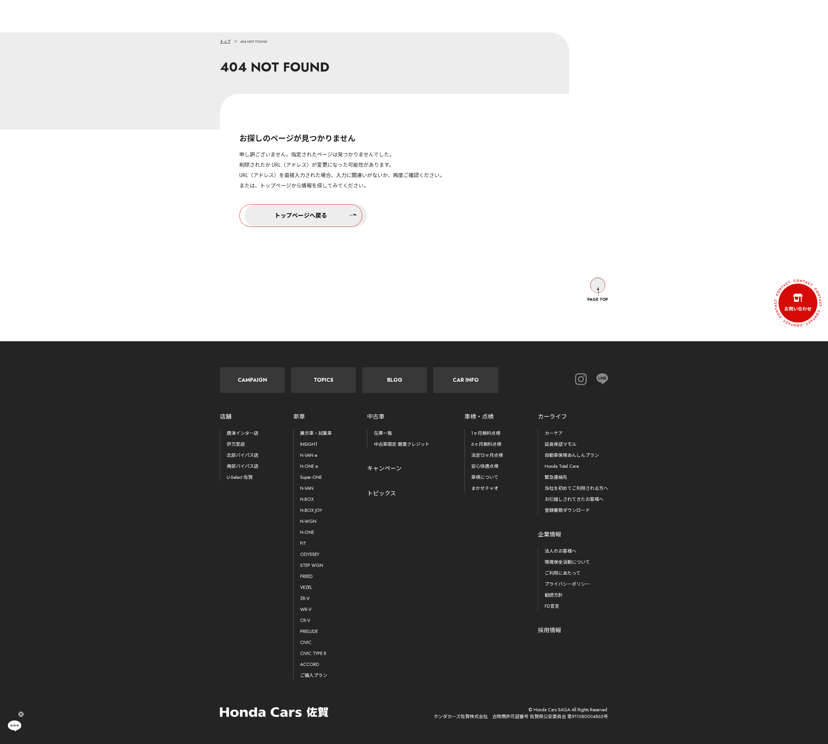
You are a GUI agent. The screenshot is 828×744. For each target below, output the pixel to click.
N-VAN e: (309, 455)
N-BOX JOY (311, 510)
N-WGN (308, 521)
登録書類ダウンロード (567, 510)
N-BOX (307, 499)
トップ (225, 41)
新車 (299, 416)
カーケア (554, 433)
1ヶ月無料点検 (485, 433)
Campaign (252, 380)
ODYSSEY (309, 554)
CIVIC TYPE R (313, 653)
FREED (306, 576)
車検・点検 (479, 416)
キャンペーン (384, 468)
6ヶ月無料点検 (486, 444)
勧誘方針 (554, 595)
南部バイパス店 (242, 466)
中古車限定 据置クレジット (402, 444)
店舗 (226, 416)
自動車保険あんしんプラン (572, 455)
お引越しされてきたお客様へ (574, 499)
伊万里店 (236, 444)
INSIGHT (309, 444)
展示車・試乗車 (316, 433)
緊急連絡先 (556, 477)
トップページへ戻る (301, 215)
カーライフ (552, 416)
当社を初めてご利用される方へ (576, 488)
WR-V (305, 609)
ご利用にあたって (563, 573)
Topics (323, 380)
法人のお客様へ (560, 551)
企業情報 (549, 534)
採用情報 (549, 630)
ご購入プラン (313, 675)
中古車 (376, 416)
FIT (303, 543)
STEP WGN (311, 565)
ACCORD (309, 664)
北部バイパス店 (242, 455)
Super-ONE (311, 477)
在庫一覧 (383, 433)
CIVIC (305, 642)
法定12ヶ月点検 (487, 455)
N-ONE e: (309, 466)
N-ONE (307, 532)
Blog (394, 380)
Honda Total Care (562, 466)
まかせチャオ (484, 488)
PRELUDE (309, 631)
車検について (484, 477)
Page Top (597, 299)
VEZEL (306, 587)
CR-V (305, 620)
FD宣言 (552, 606)
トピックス (381, 493)
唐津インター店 (242, 433)
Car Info (466, 380)
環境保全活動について (567, 562)
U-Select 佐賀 (240, 477)
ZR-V (305, 598)
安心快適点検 (484, 466)
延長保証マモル (560, 444)
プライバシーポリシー (567, 584)
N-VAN (306, 488)
